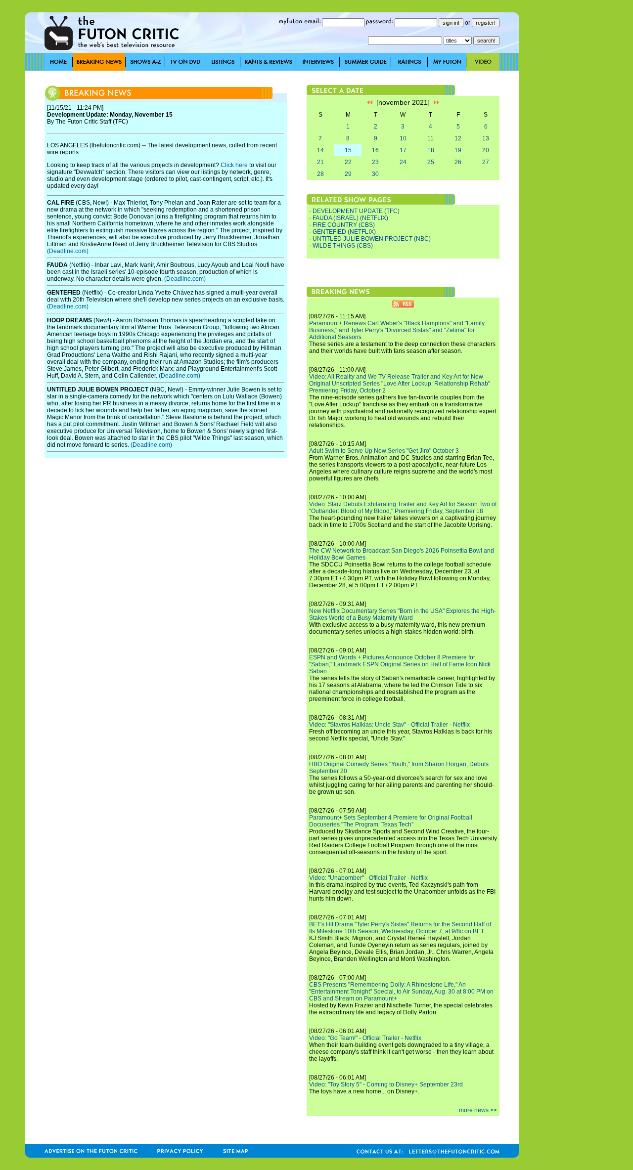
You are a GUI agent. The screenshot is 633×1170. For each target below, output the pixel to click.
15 (348, 150)
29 (348, 174)
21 (320, 162)
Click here (234, 165)
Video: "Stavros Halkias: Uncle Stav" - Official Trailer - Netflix (389, 724)
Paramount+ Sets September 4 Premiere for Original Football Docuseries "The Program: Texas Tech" (390, 821)
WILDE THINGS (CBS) (343, 245)
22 (348, 162)
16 (375, 150)
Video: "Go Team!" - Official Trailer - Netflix (365, 1038)
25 (430, 162)
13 (485, 138)
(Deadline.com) (68, 251)
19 (457, 150)
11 (430, 138)
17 (403, 150)
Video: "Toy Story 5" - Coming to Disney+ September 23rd (386, 1084)
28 (320, 174)
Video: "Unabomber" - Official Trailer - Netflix (368, 877)
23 (375, 162)
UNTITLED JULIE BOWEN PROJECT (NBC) (372, 238)
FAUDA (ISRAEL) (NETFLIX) (350, 218)
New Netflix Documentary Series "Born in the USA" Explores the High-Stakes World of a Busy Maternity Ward (402, 614)
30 (375, 174)
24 (403, 162)
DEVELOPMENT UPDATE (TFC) (356, 211)
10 (403, 138)
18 (430, 150)
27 (485, 162)
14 (320, 150)
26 (457, 162)
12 (457, 138)
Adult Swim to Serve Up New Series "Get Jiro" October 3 (384, 450)
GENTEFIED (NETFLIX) (344, 231)
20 (485, 150)
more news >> (478, 1110)
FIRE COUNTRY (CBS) (344, 224)
